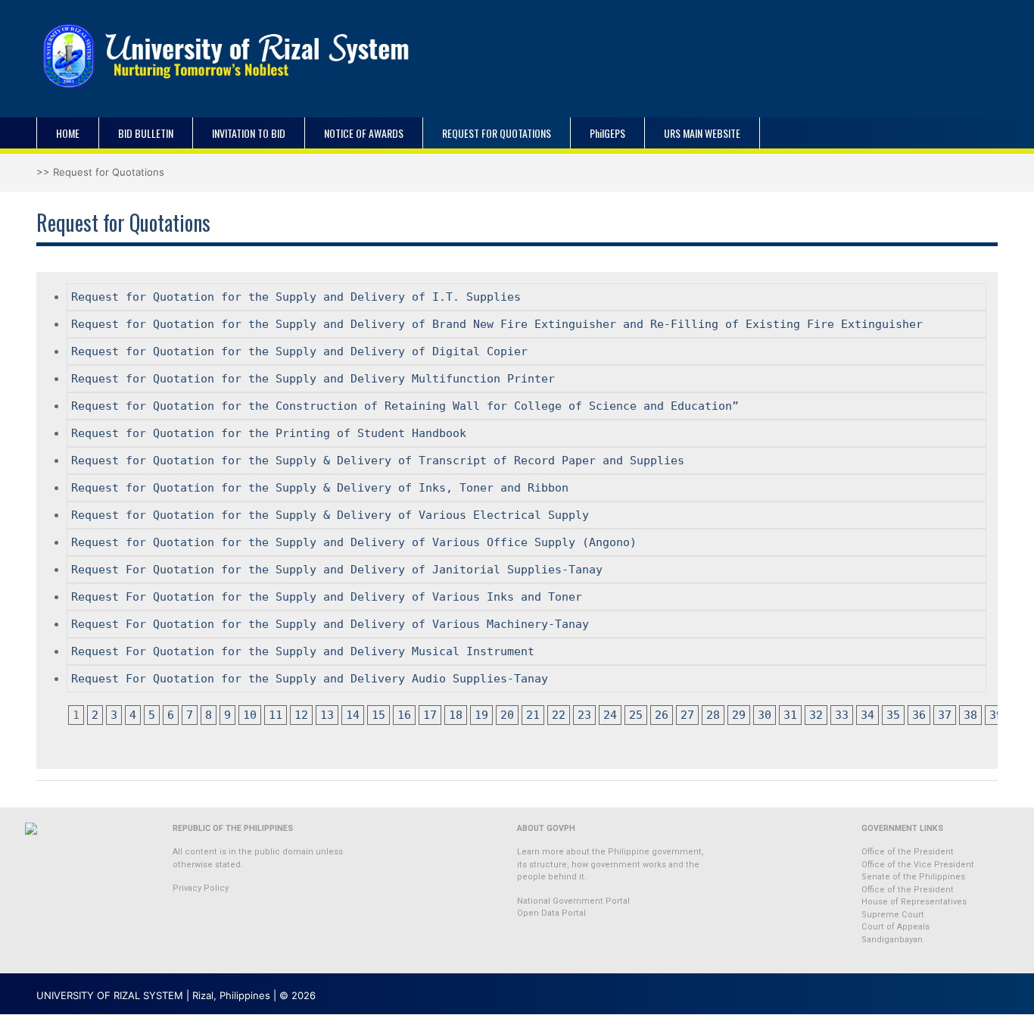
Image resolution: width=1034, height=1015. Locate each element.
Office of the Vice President (917, 865)
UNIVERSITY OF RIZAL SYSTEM (109, 995)
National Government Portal (573, 901)
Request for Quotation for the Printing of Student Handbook (268, 433)
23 (584, 715)
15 (378, 715)
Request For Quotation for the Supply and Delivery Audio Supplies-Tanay (309, 679)
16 (404, 715)
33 (842, 715)
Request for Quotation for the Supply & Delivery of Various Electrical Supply (330, 515)
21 (533, 715)
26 (661, 715)
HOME (67, 133)
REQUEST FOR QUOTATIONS (496, 133)
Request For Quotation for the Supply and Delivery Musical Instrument (302, 651)
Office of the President (907, 852)
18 (455, 715)
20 (507, 715)
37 (944, 715)
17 (430, 715)
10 (250, 715)
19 (481, 715)
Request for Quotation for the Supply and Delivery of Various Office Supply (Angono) (354, 542)
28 (713, 715)
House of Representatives (914, 902)
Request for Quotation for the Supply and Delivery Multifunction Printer (313, 379)
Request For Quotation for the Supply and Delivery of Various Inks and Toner (326, 597)
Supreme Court (892, 915)
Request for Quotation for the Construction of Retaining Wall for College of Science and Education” (405, 406)
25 (636, 715)
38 (970, 715)
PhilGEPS (607, 133)
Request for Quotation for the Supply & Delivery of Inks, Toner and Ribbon (319, 488)
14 (353, 715)
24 (610, 715)
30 (764, 715)
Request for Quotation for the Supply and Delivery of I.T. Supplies (296, 297)
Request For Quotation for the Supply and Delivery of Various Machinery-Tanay (330, 624)
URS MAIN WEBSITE (702, 133)
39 (996, 715)
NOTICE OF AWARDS (363, 133)
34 (867, 715)
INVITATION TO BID (248, 133)
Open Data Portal (551, 913)
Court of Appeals (895, 927)
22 (558, 715)
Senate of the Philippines (913, 877)
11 (275, 715)
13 (327, 715)
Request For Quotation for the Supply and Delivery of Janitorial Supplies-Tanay (337, 569)
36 (919, 715)
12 (301, 715)
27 (687, 715)
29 (739, 715)
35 (893, 715)
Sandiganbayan (892, 940)
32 (816, 715)
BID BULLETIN (145, 133)
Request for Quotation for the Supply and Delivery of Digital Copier (299, 351)
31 (790, 715)
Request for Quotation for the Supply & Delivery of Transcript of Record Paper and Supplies (377, 460)
